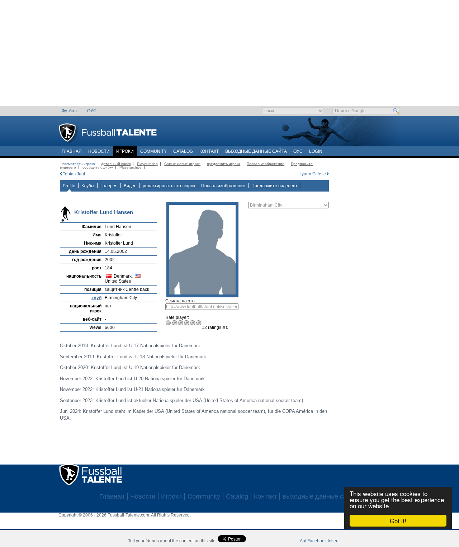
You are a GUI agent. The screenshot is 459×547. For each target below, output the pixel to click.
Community (153, 151)
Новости (99, 151)
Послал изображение (265, 164)
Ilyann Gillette (312, 173)
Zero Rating (168, 322)
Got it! (398, 520)
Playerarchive (130, 167)
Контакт (209, 151)
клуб (96, 297)
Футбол (69, 110)
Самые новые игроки (182, 164)
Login (315, 151)
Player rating (147, 164)
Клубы (87, 185)
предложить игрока (223, 164)
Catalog (183, 151)
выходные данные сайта (256, 151)
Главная (72, 151)
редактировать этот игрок (169, 185)
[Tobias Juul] (61, 173)
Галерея (109, 185)
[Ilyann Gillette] (328, 173)
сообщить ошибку (97, 167)
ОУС (91, 110)
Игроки (125, 151)
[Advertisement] (229, 55)
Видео (130, 185)
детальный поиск (116, 164)
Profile (69, 185)
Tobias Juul (74, 173)
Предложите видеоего (274, 185)
